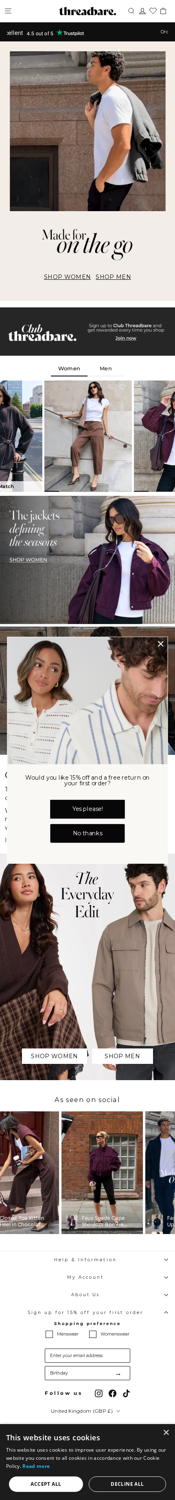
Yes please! (87, 808)
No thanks (87, 833)
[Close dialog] (160, 643)
